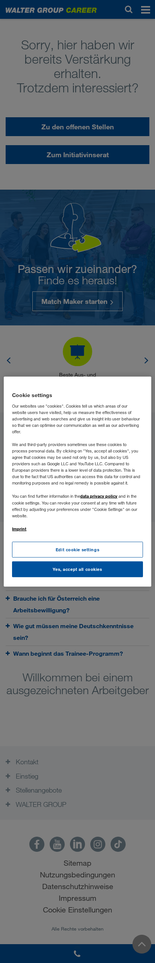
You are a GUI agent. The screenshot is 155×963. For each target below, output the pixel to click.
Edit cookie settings (77, 549)
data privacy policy (98, 496)
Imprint (19, 528)
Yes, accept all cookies (77, 569)
